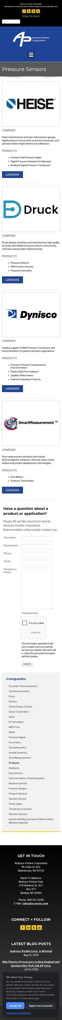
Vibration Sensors (18, 814)
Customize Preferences (18, 1013)
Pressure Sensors (18, 793)
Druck (12, 696)
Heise (12, 717)
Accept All (15, 1005)
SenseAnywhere (17, 747)
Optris (12, 732)
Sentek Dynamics (18, 752)
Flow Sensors (16, 773)
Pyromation (15, 742)
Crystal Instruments (19, 691)
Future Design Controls (20, 706)
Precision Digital (17, 737)
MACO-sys (14, 727)
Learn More (12, 174)
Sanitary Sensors (18, 798)
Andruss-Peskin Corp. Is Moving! (31, 951)
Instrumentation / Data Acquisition (27, 778)
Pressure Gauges (18, 788)
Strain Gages (15, 804)
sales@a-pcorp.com (35, 903)
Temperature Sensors (20, 809)
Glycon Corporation (19, 711)
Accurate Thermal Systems (23, 686)
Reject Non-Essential (40, 1005)
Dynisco (13, 701)
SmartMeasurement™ (20, 757)
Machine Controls (18, 783)
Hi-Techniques (16, 722)
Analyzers (14, 768)
